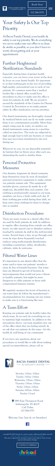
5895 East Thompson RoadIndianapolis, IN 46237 (28, 402)
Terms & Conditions (37, 436)
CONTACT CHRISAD (28, 445)
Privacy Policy (16, 436)
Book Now (37, 4)
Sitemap (25, 436)
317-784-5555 (37, 12)
